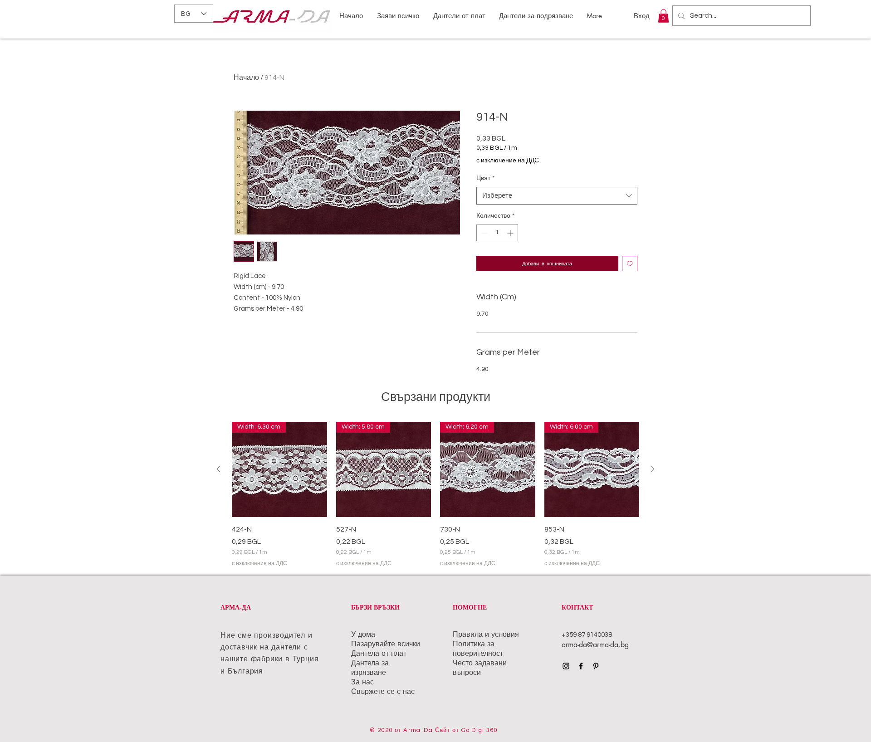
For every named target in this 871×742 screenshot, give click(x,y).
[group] (435, 494)
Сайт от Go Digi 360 (466, 730)
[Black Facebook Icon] (581, 666)
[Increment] (511, 233)
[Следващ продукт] (652, 469)
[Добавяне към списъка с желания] (630, 264)
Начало (246, 77)
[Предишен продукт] (218, 469)
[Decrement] (483, 233)
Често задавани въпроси (480, 667)
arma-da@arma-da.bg (595, 644)
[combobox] (556, 196)
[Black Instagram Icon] (566, 666)
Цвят (485, 178)
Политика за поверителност (479, 648)
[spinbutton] (497, 233)
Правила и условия (487, 634)
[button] (663, 16)
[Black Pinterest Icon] (596, 666)
